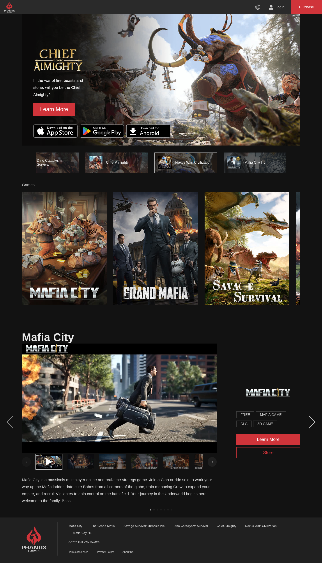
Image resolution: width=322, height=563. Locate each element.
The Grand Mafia (103, 526)
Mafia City (75, 526)
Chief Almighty (226, 526)
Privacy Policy (105, 552)
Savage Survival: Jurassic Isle (144, 526)
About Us (127, 552)
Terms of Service (78, 552)
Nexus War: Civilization (261, 526)
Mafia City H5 (82, 533)
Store (268, 452)
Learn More (23, 109)
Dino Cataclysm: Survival (190, 526)
